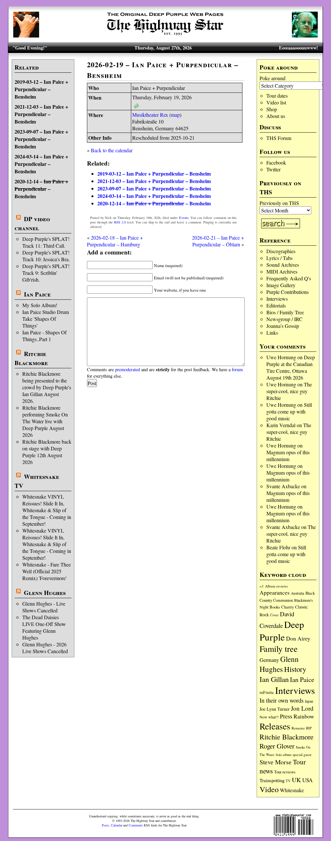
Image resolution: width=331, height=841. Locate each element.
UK (296, 779)
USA (307, 780)
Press (286, 716)
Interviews (277, 298)
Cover (274, 614)
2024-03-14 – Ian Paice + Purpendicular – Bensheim (41, 164)
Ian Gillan (274, 679)
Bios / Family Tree (285, 312)
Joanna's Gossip (282, 325)
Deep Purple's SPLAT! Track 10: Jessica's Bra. (46, 256)
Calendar (116, 825)
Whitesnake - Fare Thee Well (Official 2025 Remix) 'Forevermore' (46, 571)
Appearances (275, 592)
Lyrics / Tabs (279, 257)
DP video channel (32, 223)
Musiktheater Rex (150, 114)
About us (275, 116)
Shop (271, 109)
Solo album (283, 754)
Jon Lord (302, 708)
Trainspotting (272, 780)
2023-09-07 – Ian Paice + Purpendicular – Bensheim (41, 139)
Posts (105, 825)
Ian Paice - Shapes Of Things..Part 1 (44, 335)
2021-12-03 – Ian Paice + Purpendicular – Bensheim (41, 114)
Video (269, 789)
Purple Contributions (287, 291)
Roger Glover (277, 745)
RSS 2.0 (120, 222)
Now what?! (269, 716)
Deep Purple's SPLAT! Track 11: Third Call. (45, 242)
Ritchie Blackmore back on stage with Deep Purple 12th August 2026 (46, 451)
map (175, 114)
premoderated (127, 369)
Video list (276, 102)
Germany (269, 659)
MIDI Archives (281, 271)
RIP (309, 728)
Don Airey (298, 638)
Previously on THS (279, 202)
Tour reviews (284, 772)
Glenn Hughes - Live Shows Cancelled (43, 607)
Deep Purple (282, 630)
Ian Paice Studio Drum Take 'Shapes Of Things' (45, 318)
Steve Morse (276, 762)
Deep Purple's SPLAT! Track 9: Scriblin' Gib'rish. (45, 273)
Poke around (272, 78)
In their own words (282, 700)
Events (183, 217)
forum (237, 369)
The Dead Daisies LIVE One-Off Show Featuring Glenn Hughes (44, 627)
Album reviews (276, 586)
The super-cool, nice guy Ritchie (289, 391)
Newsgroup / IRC (284, 319)
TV (288, 780)
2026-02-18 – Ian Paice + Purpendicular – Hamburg (115, 241)
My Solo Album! (39, 305)
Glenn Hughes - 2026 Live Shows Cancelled (45, 647)
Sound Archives (282, 264)
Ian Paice (37, 294)
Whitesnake (292, 790)
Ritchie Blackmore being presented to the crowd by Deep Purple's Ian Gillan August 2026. (46, 387)
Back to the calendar (112, 150)
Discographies (280, 251)
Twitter (273, 169)
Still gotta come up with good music (289, 411)
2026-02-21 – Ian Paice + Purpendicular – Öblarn (218, 241)
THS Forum (278, 138)
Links (272, 332)
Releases (275, 726)
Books (275, 607)
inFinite (267, 692)
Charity (287, 607)
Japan (309, 701)
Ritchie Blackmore (31, 358)
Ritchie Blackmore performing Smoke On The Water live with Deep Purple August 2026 (45, 421)
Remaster (298, 728)
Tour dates (277, 95)
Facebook (276, 162)
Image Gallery (280, 285)
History (295, 669)
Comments (136, 825)
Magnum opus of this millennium (288, 455)
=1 (262, 586)
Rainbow (304, 716)
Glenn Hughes (45, 592)
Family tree (279, 648)
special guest (302, 754)
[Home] (165, 35)
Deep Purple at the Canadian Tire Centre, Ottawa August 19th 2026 (290, 367)
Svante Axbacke (283, 486)
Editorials (276, 305)
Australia (297, 593)
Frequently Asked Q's (288, 278)
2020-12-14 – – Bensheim (41, 189)
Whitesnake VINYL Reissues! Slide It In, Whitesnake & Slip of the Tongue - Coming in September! (46, 510)
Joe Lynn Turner (275, 709)
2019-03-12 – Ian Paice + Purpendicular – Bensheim (41, 89)
